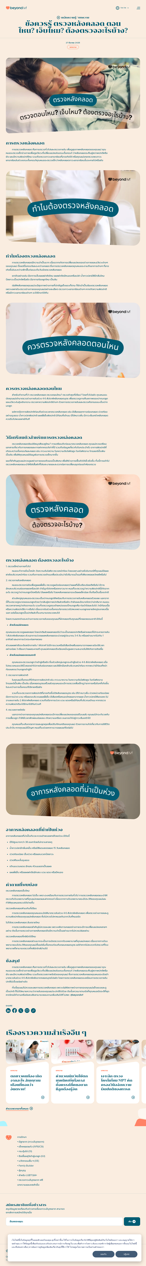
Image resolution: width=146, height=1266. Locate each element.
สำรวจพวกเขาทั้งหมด (17, 1108)
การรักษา (22, 1137)
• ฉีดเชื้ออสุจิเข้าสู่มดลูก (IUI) (31, 1156)
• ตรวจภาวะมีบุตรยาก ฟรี (30, 1179)
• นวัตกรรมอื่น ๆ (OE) (28, 1160)
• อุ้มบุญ (21, 1170)
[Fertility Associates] (10, 1137)
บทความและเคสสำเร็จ (28, 1184)
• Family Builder (25, 1165)
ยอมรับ (104, 1254)
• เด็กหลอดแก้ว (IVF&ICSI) (30, 1146)
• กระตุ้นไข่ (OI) (24, 1151)
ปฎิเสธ (126, 1254)
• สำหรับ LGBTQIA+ (27, 1175)
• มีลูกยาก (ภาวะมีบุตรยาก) (30, 1141)
